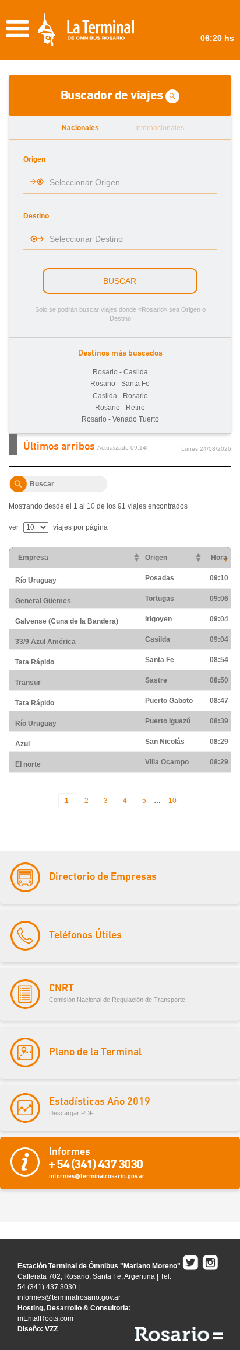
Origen (156, 558)
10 (172, 800)
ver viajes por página (58, 527)
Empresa (33, 558)
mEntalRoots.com (45, 1318)
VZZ (51, 1329)
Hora (219, 558)
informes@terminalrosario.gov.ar (69, 1297)
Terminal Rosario (86, 30)
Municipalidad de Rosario (179, 1334)
